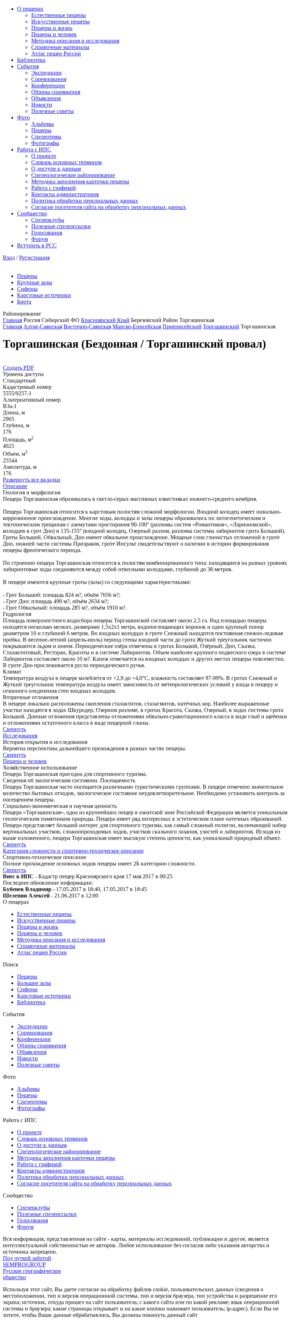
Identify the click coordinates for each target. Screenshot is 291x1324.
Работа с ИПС (34, 149)
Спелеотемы (46, 137)
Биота (24, 302)
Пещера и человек (25, 761)
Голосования (46, 233)
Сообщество (32, 213)
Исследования (20, 736)
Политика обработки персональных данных (84, 201)
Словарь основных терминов (66, 162)
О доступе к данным (56, 169)
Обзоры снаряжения (55, 92)
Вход (9, 257)
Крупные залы (34, 282)
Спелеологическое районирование (73, 175)
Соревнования (48, 79)
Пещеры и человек (54, 34)
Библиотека (31, 60)
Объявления (46, 98)
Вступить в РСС (37, 245)
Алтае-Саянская (42, 326)
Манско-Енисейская (136, 326)
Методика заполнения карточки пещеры (80, 181)
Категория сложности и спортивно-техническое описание (73, 851)
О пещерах (30, 9)
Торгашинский (221, 326)
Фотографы (45, 143)
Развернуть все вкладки (31, 480)
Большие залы (34, 983)
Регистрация (34, 257)
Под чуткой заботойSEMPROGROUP (27, 1261)
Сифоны (27, 289)
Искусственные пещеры (60, 21)
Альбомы (42, 124)
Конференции (48, 85)
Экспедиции (46, 73)
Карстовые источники (44, 295)
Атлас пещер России (56, 53)
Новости (41, 105)
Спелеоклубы (47, 220)
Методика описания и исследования (75, 41)
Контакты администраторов (65, 194)
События (28, 66)
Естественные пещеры (58, 15)
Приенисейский (182, 326)
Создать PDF (18, 368)
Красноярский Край (105, 320)
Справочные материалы (60, 47)
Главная (12, 320)
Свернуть (14, 729)
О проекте (43, 156)
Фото (23, 117)
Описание (15, 486)
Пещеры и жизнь (51, 28)
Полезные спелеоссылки (61, 226)
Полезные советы (52, 111)
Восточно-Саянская (87, 326)
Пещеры (41, 130)
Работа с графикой (53, 188)
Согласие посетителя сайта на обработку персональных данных (108, 207)
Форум (39, 239)
